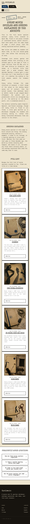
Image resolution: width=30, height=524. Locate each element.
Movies (4, 6)
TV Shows (12, 6)
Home (3, 508)
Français (26, 512)
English (25, 508)
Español (25, 510)
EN (2, 10)
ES (5, 10)
